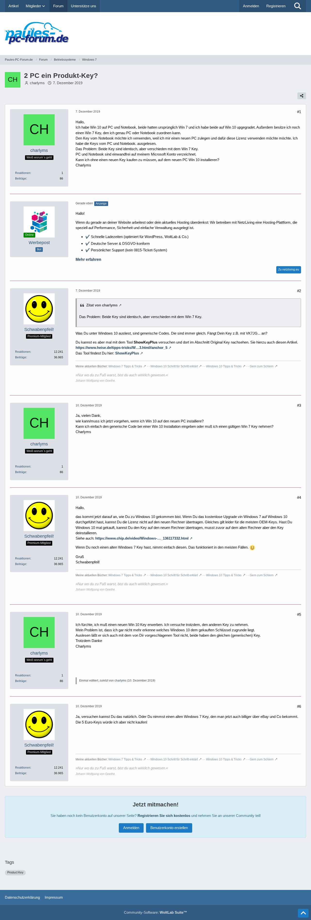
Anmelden (251, 6)
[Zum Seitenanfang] (303, 913)
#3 (299, 405)
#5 (299, 614)
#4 (299, 497)
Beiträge (20, 178)
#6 (299, 706)
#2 (299, 291)
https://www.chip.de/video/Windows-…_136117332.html (142, 538)
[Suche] (297, 6)
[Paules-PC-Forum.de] (155, 33)
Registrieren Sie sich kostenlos (164, 815)
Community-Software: (155, 912)
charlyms (37, 83)
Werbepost (39, 242)
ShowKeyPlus (127, 353)
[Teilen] (301, 95)
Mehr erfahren (88, 259)
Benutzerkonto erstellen (169, 828)
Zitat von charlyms (102, 305)
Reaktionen (22, 173)
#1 (299, 112)
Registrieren (275, 6)
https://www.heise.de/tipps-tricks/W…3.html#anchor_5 (121, 347)
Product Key (15, 872)
